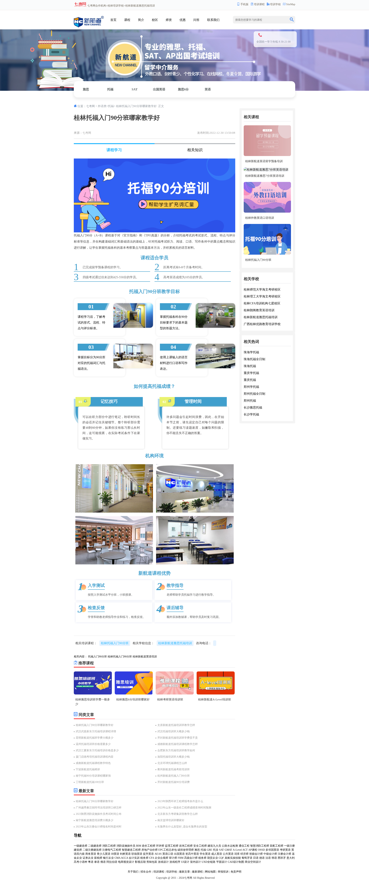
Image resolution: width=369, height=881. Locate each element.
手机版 (244, 4)
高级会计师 (191, 857)
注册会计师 (284, 853)
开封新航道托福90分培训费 (173, 782)
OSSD (261, 849)
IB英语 (115, 853)
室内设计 (195, 861)
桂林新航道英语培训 (145, 656)
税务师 (144, 857)
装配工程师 (276, 845)
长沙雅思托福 (253, 407)
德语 (262, 857)
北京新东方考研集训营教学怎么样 (177, 813)
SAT (135, 89)
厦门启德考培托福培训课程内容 (94, 756)
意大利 (291, 857)
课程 (127, 19)
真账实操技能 (233, 857)
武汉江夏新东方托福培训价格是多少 (97, 750)
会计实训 (134, 857)
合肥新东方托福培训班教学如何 (176, 750)
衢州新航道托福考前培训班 (173, 769)
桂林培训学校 (116, 5)
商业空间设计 (253, 861)
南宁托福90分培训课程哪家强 (93, 775)
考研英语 (285, 849)
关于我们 (133, 871)
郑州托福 (250, 400)
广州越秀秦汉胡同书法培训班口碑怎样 (98, 807)
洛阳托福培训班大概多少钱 (173, 756)
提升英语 (148, 853)
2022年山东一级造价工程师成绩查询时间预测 (184, 807)
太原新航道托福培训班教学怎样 (176, 725)
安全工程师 (200, 845)
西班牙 (282, 857)
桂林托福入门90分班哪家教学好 (94, 725)
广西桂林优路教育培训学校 (262, 324)
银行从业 (108, 857)
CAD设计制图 (236, 861)
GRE (209, 849)
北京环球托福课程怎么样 (172, 763)
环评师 (160, 845)
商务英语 (90, 853)
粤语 (90, 861)
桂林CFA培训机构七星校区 (262, 303)
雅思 (86, 89)
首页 (113, 19)
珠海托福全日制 (254, 359)
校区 (155, 19)
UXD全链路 (208, 861)
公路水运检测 (230, 845)
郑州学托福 (251, 386)
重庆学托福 (251, 373)
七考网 (91, 5)
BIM (138, 845)
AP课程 (252, 849)
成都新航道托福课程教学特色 (93, 763)
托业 (215, 849)
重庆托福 (250, 379)
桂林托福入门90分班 (115, 643)
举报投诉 (223, 871)
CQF (221, 857)
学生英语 (205, 853)
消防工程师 (109, 845)
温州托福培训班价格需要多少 (93, 744)
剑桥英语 (125, 853)
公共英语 (228, 853)
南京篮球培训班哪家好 (170, 820)
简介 (141, 19)
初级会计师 (256, 853)
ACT (245, 849)
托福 (110, 89)
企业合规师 (161, 857)
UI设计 (185, 861)
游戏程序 (175, 861)
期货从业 (212, 857)
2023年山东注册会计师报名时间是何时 (98, 826)
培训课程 (259, 4)
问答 (196, 19)
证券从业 (88, 857)
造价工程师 (148, 845)
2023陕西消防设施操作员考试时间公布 (98, 813)
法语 (268, 857)
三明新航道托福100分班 (90, 782)
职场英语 (136, 853)
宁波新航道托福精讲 (88, 769)
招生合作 (145, 871)
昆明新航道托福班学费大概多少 (94, 737)
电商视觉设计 (126, 861)
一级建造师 (80, 845)
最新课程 (197, 871)
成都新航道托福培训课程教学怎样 (177, 744)
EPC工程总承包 (167, 849)
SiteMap (290, 4)
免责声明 (236, 871)
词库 (237, 853)
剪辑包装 (151, 861)
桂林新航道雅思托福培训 (261, 317)
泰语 (97, 861)
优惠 (183, 19)
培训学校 (275, 4)
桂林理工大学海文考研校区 (262, 296)
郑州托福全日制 (254, 393)
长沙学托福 (251, 414)
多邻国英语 (272, 849)
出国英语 (159, 89)
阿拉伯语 (111, 861)
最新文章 (184, 871)
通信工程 (244, 845)
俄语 (103, 861)
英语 (208, 89)
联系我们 (213, 19)
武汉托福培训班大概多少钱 (173, 731)
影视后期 (140, 861)
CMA (117, 857)
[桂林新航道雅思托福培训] (89, 26)
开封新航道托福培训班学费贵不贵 (177, 737)
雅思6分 (183, 89)
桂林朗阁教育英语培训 (259, 310)
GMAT (228, 849)
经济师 (244, 853)
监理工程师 (171, 845)
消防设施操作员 (125, 845)
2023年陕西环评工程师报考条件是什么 (180, 801)
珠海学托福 (251, 352)
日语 (255, 857)
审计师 (173, 857)
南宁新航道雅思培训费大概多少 (94, 820)
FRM (180, 857)
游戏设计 (163, 861)
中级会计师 (270, 853)
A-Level (237, 849)
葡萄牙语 (247, 857)
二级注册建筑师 (92, 849)
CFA (151, 857)
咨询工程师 (186, 845)
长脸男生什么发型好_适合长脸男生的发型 (182, 826)
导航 (77, 835)
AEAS (158, 853)
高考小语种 (80, 861)
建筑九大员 (214, 845)
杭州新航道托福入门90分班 (173, 775)
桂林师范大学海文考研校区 (262, 289)
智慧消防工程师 (259, 845)
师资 (169, 19)
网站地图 (210, 871)
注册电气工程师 (111, 849)
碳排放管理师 (186, 849)
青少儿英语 (103, 853)
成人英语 (216, 853)
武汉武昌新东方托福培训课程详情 (96, 731)
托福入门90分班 (97, 656)
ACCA (124, 857)
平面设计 (221, 861)
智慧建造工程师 (131, 849)
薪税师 (98, 857)
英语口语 (167, 853)
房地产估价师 (149, 849)
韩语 (274, 857)
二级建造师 (94, 845)
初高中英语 (192, 853)
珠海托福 (250, 366)
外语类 (102, 106)
